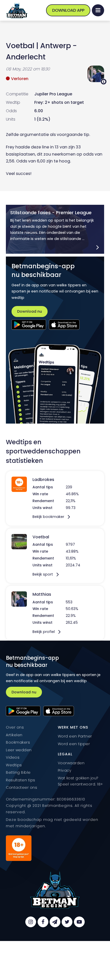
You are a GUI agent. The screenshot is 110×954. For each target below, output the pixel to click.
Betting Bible (18, 772)
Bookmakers (18, 742)
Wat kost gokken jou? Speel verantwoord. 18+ (80, 781)
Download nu (29, 311)
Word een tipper (74, 743)
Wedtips (14, 765)
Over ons (15, 727)
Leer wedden (19, 750)
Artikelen (14, 734)
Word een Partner (75, 736)
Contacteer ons (21, 787)
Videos (12, 757)
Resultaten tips (20, 780)
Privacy (64, 770)
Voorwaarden (71, 763)
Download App (68, 10)
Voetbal (20, 46)
